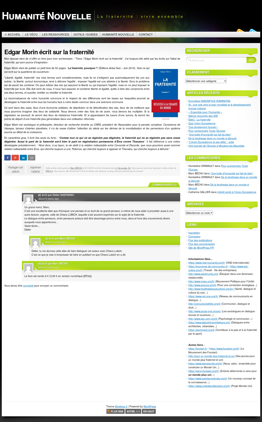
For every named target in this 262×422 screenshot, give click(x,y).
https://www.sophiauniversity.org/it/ (207, 378)
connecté (28, 285)
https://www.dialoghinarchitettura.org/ (209, 322)
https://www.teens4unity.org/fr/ (205, 363)
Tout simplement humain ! (203, 127)
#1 (39, 195)
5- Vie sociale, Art (123, 168)
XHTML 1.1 (133, 411)
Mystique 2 (121, 406)
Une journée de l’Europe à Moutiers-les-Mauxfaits (216, 145)
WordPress (149, 406)
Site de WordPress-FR (201, 247)
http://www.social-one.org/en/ (204, 311)
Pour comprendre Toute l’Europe (206, 131)
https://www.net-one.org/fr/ (203, 296)
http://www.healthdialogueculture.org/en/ (211, 289)
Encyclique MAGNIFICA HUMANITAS (209, 101)
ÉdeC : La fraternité (199, 119)
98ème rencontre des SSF (203, 116)
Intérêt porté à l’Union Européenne (236, 192)
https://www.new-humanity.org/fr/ (206, 262)
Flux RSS (117, 411)
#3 (39, 263)
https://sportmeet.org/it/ (201, 330)
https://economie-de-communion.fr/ (208, 266)
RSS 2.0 (49, 171)
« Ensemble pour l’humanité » (205, 112)
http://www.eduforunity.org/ (203, 274)
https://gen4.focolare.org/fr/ (203, 371)
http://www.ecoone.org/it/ (202, 285)
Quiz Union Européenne (201, 123)
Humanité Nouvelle (46, 15)
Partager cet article (15, 169)
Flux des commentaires (201, 244)
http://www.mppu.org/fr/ (201, 281)
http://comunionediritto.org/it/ (204, 303)
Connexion (194, 236)
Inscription (194, 232)
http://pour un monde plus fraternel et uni (211, 356)
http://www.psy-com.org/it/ (202, 318)
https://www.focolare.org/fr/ (224, 348)
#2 (46, 238)
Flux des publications (200, 240)
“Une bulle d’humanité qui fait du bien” (209, 134)
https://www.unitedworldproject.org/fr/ (209, 386)
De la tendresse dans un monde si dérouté (212, 138)
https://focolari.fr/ (197, 348)
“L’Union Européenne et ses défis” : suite (211, 142)
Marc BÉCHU (76, 168)
